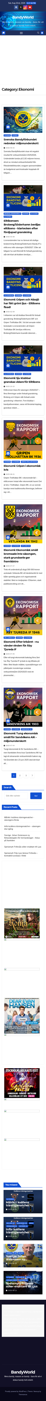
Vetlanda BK (26, 546)
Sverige (15, 135)
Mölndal (30, 1277)
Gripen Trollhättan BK (29, 461)
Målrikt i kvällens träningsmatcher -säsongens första (18, 1205)
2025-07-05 (10, 654)
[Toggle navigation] (21, 33)
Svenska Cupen (12, 1280)
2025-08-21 (10, 474)
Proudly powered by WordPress (16, 1391)
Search (7, 787)
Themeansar (23, 1394)
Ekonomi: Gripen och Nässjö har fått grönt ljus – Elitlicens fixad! (22, 303)
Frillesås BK (20, 1277)
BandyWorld (22, 17)
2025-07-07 (10, 566)
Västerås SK (23, 1226)
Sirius (31, 1223)
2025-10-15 (10, 386)
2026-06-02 (10, 148)
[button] (38, 33)
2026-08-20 (12, 1209)
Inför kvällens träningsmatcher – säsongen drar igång (20, 1232)
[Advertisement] (23, 60)
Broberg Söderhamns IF (12, 213)
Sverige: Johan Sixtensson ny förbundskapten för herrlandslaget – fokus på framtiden (22, 838)
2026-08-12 (12, 1290)
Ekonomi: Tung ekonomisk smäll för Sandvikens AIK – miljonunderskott (21, 737)
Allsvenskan (8, 295)
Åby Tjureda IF (9, 637)
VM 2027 (20, 1253)
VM (15, 1253)
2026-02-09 (10, 312)
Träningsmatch (12, 1226)
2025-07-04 (10, 745)
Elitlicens (34, 213)
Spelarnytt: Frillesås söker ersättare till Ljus (22, 847)
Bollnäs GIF (11, 1223)
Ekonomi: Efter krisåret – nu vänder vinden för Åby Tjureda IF (21, 645)
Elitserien (7, 216)
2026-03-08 (10, 237)
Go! (36, 796)
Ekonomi (7, 135)
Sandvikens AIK (27, 729)
